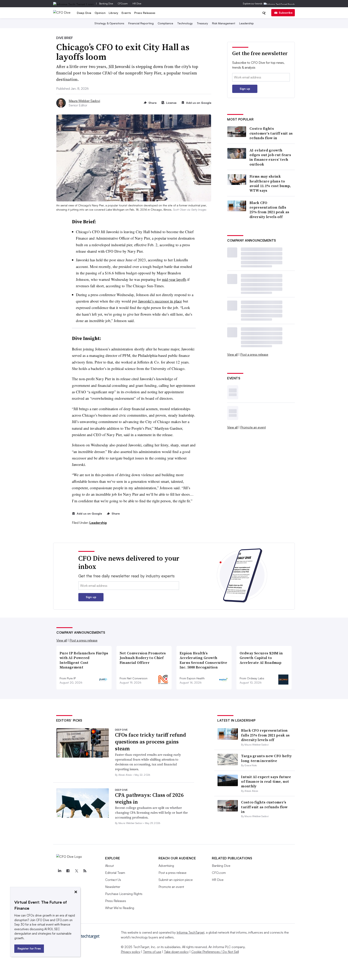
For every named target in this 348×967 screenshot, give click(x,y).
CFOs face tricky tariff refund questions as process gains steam (150, 741)
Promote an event (253, 427)
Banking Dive (106, 3)
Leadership (246, 23)
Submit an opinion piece (175, 880)
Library (113, 12)
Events (126, 12)
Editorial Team (115, 873)
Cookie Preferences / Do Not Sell (215, 952)
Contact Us (113, 880)
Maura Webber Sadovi (84, 101)
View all (232, 354)
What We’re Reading (119, 908)
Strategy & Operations (109, 23)
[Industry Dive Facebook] (68, 871)
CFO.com (123, 3)
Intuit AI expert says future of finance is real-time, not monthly (266, 781)
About (109, 866)
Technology (185, 23)
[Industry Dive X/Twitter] (76, 871)
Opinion (100, 12)
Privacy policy (130, 952)
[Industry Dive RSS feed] (85, 871)
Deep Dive (84, 12)
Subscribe (285, 12)
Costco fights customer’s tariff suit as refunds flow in (271, 133)
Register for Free (29, 948)
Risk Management (223, 23)
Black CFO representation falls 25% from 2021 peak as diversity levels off (269, 209)
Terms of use (152, 952)
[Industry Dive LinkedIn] (59, 871)
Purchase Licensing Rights (123, 894)
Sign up (245, 88)
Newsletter (112, 887)
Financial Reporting (141, 23)
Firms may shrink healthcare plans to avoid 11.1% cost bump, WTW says (270, 183)
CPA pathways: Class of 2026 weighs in (149, 798)
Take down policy (176, 952)
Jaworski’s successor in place (160, 301)
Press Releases (144, 12)
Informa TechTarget (190, 932)
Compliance (165, 23)
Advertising (166, 866)
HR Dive (137, 3)
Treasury (202, 23)
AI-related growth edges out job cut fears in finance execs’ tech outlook (270, 157)
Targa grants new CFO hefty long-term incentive (266, 758)
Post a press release (254, 354)
